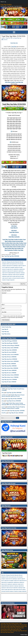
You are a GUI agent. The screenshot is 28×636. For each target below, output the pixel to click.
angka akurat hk (9, 265)
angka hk (20, 265)
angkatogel (4, 276)
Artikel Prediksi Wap (6, 327)
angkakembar (16, 269)
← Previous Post (5, 283)
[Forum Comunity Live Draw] (14, 546)
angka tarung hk (16, 274)
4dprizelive (3, 575)
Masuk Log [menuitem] (3, 1)
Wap (4, 38)
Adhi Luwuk (9, 263)
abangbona (4, 263)
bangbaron (22, 278)
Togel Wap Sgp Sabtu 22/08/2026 (9, 350)
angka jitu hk (17, 267)
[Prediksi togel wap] (14, 523)
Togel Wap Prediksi (6, 5)
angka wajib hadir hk (17, 276)
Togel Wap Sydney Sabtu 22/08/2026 (10, 347)
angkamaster (15, 584)
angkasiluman (5, 274)
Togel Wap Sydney (6, 333)
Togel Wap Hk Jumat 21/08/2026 (9, 352)
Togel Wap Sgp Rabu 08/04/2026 (14, 392)
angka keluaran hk (23, 580)
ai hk (18, 263)
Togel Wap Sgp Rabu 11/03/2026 (17, 410)
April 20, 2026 (10, 38)
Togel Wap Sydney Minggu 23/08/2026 (10, 345)
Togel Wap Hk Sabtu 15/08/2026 (9, 381)
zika (3, 400)
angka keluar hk (10, 269)
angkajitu (12, 267)
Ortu (3, 392)
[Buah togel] (14, 20)
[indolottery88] (14, 28)
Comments (5, 39)
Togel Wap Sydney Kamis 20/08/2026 (10, 361)
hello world (4, 410)
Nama (3, 304)
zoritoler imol (5, 394)
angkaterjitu (22, 274)
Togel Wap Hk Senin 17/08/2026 (9, 372)
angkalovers (21, 582)
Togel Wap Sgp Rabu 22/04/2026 (13, 36)
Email (3, 308)
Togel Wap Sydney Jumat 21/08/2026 (10, 354)
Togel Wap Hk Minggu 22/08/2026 (9, 341)
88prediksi (17, 575)
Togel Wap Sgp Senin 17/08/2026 (9, 379)
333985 (3, 388)
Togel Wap (14, 46)
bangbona (4, 279)
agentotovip (14, 263)
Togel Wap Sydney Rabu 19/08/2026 (10, 368)
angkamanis (9, 584)
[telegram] (14, 432)
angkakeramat (22, 269)
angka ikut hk (7, 267)
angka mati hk (5, 272)
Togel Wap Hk (5, 329)
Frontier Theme (24, 634)
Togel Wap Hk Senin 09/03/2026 (13, 400)
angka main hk (4, 584)
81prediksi (12, 575)
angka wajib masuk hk (17, 589)
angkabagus (15, 265)
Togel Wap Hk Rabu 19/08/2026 (9, 363)
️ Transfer (4, 403)
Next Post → (24, 283)
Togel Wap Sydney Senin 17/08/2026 (10, 377)
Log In (3, 406)
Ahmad (3, 398)
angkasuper (10, 274)
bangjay (8, 279)
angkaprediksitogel (12, 272)
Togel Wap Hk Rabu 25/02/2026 (15, 398)
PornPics (4, 412)
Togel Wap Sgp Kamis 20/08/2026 (9, 359)
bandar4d (18, 278)
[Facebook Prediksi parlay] (14, 568)
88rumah (20, 575)
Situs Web (4, 312)
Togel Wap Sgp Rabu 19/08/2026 (9, 365)
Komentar (4, 292)
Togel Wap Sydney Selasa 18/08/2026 (10, 375)
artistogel (14, 278)
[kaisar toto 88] (14, 24)
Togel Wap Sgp (18, 38)
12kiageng (8, 575)
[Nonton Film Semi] (14, 618)
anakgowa (4, 265)
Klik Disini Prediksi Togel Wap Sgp (14, 82)
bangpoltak (12, 279)
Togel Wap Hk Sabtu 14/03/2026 (16, 412)
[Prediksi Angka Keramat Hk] (14, 501)
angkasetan (18, 272)
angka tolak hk (10, 276)
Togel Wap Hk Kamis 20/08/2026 (9, 356)
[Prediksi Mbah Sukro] (14, 479)
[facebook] (14, 456)
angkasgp (23, 272)
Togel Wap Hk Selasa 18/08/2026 (9, 370)
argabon (10, 278)
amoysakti (21, 263)
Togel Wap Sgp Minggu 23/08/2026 (10, 343)
